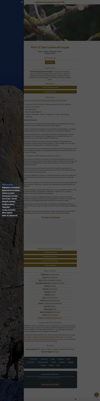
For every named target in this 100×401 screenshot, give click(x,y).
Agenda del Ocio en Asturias (11, 190)
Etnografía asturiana (8, 201)
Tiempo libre (6, 207)
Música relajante (7, 213)
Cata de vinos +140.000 (9, 199)
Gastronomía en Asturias (10, 196)
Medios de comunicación (9, 215)
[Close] (22, 2)
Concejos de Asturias (8, 210)
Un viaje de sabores (8, 204)
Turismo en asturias (8, 193)
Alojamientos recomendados (11, 187)
